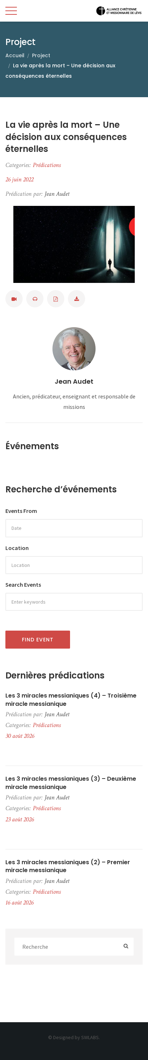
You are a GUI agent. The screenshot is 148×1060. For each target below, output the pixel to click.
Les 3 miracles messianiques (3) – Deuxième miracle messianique (70, 783)
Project (41, 55)
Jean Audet (74, 381)
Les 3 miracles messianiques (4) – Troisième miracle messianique (71, 700)
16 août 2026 (19, 902)
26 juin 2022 (19, 179)
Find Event (38, 639)
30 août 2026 (19, 736)
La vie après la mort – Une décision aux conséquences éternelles (66, 137)
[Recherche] (126, 947)
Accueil (14, 55)
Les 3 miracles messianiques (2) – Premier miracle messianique (67, 866)
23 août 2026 (19, 819)
